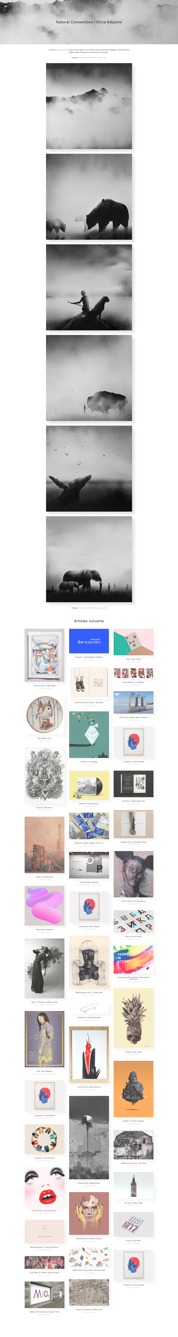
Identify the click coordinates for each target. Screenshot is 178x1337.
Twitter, (87, 58)
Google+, (100, 58)
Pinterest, (94, 58)
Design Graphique (44, 688)
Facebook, (81, 58)
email (104, 58)
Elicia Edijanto (61, 50)
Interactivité (96, 885)
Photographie (51, 1005)
